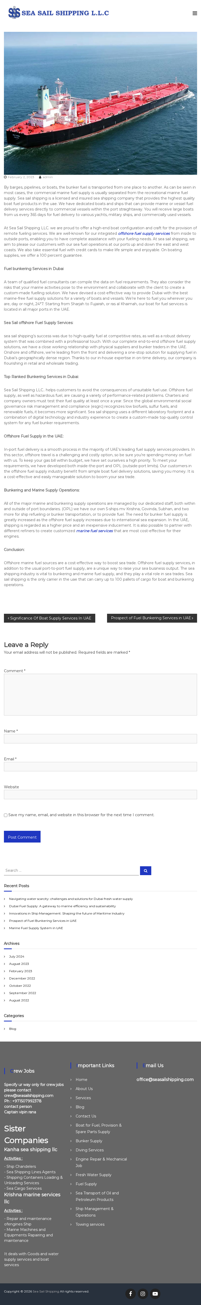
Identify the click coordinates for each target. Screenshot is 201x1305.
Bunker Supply (89, 1141)
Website (11, 787)
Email (10, 759)
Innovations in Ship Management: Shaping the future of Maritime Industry (67, 913)
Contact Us (86, 1116)
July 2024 (16, 956)
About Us (84, 1088)
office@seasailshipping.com (165, 1079)
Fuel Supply (86, 1184)
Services (83, 1098)
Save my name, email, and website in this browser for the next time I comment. (81, 815)
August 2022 (19, 1000)
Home (81, 1079)
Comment (14, 671)
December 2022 (22, 978)
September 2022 (22, 993)
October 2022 (20, 986)
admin (48, 177)
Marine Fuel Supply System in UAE (36, 928)
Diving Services (90, 1150)
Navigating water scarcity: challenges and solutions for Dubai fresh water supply (71, 899)
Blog (12, 1029)
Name (11, 731)
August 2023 (19, 964)
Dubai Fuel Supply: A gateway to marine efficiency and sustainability (62, 906)
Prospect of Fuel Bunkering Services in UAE (43, 921)
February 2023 (20, 971)
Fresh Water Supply (93, 1174)
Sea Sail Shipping (46, 1291)
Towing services (90, 1224)
